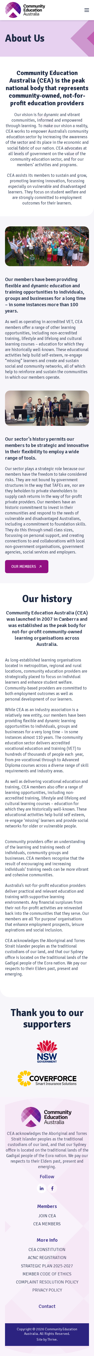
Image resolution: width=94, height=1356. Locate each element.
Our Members (23, 566)
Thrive (52, 1339)
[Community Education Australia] (25, 10)
